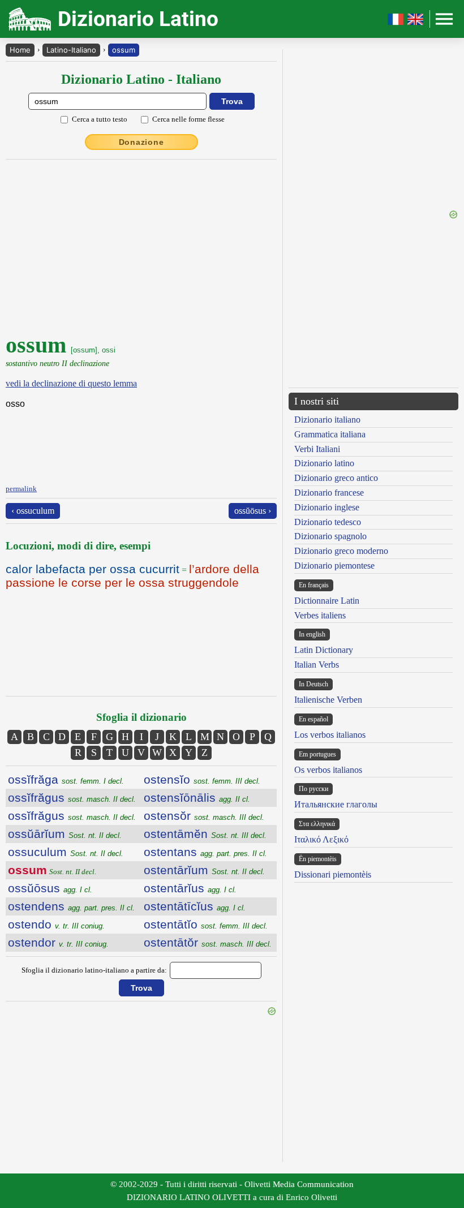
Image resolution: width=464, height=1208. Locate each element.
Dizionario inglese (326, 507)
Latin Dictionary (323, 650)
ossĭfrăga (66, 779)
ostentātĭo (206, 924)
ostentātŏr (208, 942)
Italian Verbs (316, 664)
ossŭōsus (50, 888)
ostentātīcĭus (195, 906)
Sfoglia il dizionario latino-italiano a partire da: (94, 970)
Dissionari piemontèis (332, 874)
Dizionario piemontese (334, 565)
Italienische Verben (328, 699)
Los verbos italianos (330, 735)
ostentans (205, 851)
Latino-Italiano (71, 49)
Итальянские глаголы (335, 804)
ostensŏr (204, 815)
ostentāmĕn (205, 833)
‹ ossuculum (32, 510)
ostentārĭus (190, 888)
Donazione (141, 142)
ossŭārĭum (65, 833)
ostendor (58, 942)
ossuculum (65, 851)
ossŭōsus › (252, 510)
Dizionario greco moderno (341, 551)
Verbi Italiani (317, 449)
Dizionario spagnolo (330, 536)
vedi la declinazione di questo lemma (71, 383)
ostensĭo (202, 779)
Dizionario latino (324, 463)
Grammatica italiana (330, 434)
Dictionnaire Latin (326, 600)
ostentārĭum (204, 869)
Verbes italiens (320, 615)
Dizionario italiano (327, 419)
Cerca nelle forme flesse (188, 119)
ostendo (56, 924)
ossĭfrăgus (72, 797)
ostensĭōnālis (197, 797)
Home (20, 49)
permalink (21, 488)
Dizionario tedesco (327, 522)
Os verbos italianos (328, 770)
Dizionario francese (329, 492)
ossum (123, 49)
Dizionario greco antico (336, 478)
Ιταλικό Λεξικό (321, 839)
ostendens (71, 906)
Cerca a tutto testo (99, 119)
